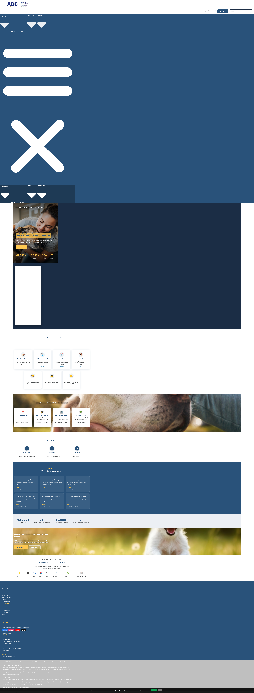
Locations (22, 32)
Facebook (5, 630)
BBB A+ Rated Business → (7, 633)
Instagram (11, 630)
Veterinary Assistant (6, 590)
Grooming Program (5, 593)
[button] (37, 109)
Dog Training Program (6, 588)
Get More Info (21, 247)
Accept (154, 690)
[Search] (250, 10)
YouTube (17, 630)
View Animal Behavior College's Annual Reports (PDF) (16, 687)
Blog (3, 618)
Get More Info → (21, 547)
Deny (160, 690)
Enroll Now (4, 608)
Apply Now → (33, 247)
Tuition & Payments (6, 612)
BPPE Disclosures (39, 661)
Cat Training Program (6, 595)
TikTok (23, 630)
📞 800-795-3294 (209, 11)
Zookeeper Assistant (6, 599)
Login (224, 11)
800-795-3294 (5, 654)
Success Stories (5, 620)
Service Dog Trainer (6, 601)
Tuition (13, 32)
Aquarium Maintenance (6, 597)
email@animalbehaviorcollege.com (8, 656)
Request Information (6, 610)
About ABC (4, 616)
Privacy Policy (47, 661)
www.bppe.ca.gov (59, 667)
